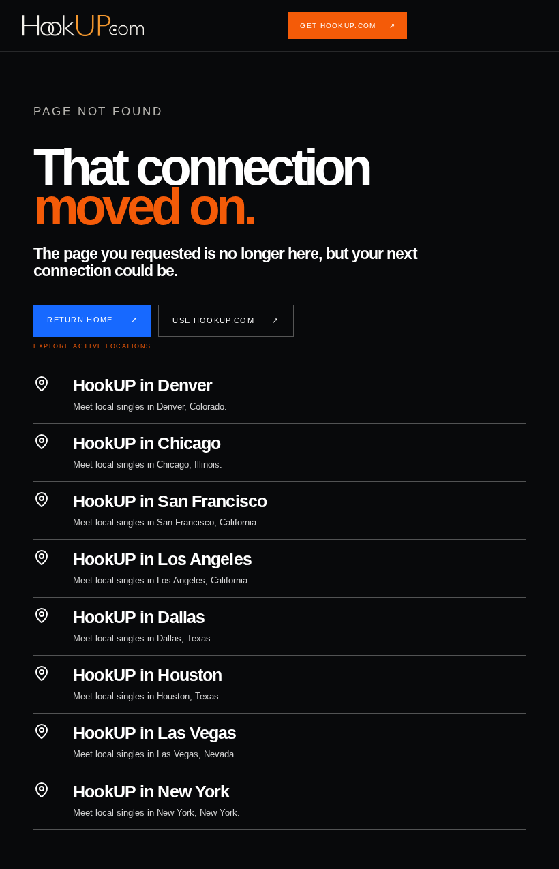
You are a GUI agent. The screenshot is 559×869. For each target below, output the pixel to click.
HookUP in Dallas (139, 616)
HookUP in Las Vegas (154, 732)
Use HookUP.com (225, 320)
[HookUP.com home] (94, 25)
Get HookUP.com (347, 25)
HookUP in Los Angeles (162, 558)
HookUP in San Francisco (170, 500)
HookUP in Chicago (146, 443)
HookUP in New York (151, 791)
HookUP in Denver (142, 385)
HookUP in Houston (147, 674)
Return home (92, 320)
